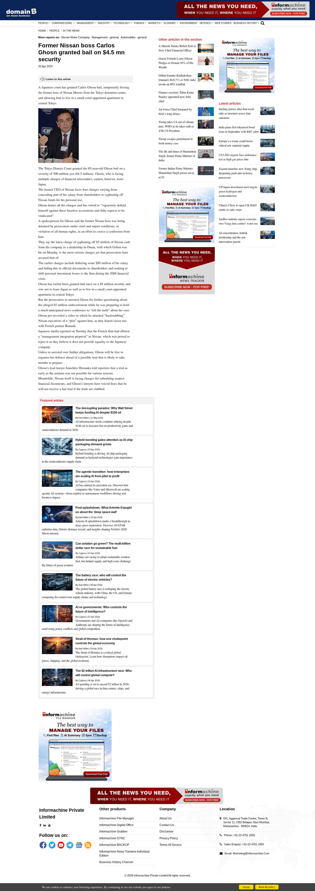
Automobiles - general (134, 37)
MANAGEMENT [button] (85, 23)
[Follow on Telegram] (70, 845)
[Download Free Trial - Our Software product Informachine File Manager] (96, 745)
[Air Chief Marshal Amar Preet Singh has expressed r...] (206, 112)
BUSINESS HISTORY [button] (245, 23)
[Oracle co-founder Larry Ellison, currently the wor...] (206, 63)
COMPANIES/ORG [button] (62, 23)
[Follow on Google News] (78, 845)
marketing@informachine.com (251, 853)
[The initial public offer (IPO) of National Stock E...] (206, 80)
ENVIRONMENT (188, 23)
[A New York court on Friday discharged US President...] (206, 142)
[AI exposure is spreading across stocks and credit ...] (267, 238)
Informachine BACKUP (114, 844)
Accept (246, 887)
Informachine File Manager (116, 818)
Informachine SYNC (112, 838)
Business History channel (116, 862)
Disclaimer (166, 831)
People (54, 30)
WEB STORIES (223, 23)
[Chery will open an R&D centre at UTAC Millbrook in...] (267, 208)
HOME (42, 30)
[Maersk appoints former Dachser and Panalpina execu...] (206, 49)
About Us (166, 818)
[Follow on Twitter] (52, 845)
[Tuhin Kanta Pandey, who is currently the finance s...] (206, 97)
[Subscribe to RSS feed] (88, 845)
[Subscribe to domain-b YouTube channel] (61, 845)
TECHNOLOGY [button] (122, 23)
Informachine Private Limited (151, 875)
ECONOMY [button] (170, 23)
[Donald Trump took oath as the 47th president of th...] (206, 127)
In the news (71, 30)
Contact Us (167, 824)
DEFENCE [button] (205, 23)
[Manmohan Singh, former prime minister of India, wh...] (206, 173)
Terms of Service (171, 844)
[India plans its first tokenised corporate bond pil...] (267, 130)
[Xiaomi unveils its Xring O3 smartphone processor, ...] (267, 174)
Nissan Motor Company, (75, 37)
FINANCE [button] (139, 23)
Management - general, (105, 37)
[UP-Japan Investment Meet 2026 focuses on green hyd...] (267, 192)
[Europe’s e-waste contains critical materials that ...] (267, 144)
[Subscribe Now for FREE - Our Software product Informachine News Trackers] (243, 9)
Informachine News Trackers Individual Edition (124, 853)
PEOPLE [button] (43, 23)
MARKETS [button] (154, 23)
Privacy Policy (169, 838)
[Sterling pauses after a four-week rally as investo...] (267, 114)
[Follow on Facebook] (43, 845)
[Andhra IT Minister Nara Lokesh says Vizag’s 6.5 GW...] (267, 222)
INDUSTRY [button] (104, 23)
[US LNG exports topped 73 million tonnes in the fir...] (267, 158)
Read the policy (267, 887)
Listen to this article (58, 79)
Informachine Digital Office (116, 824)
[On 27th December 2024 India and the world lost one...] (206, 156)
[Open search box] (262, 23)
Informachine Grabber (113, 831)
